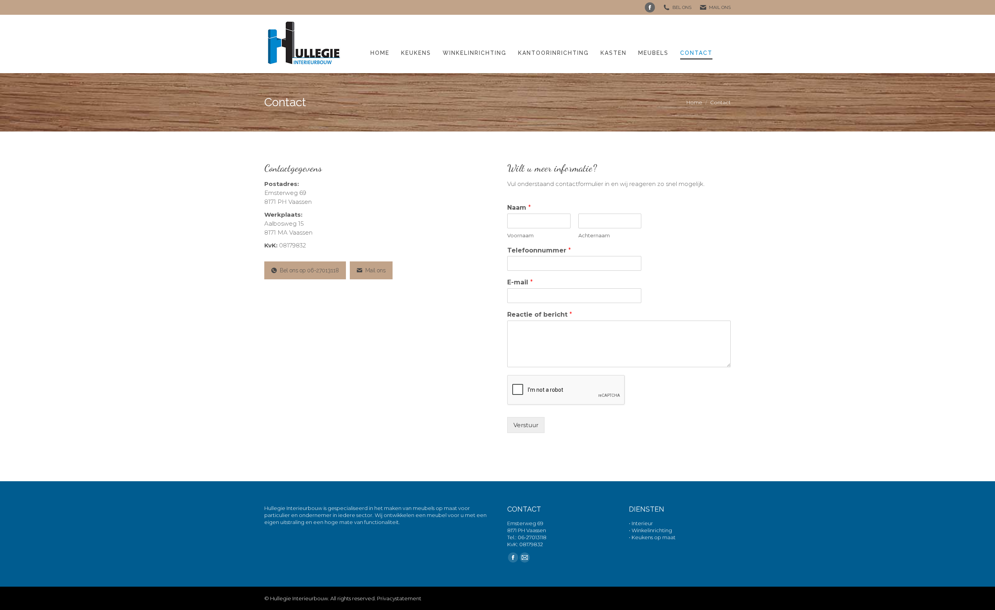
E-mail (520, 282)
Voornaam (520, 235)
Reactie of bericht (539, 314)
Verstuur (525, 425)
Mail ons (720, 7)
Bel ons (681, 7)
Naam (519, 207)
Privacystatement (399, 598)
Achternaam (594, 235)
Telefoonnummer (539, 250)
